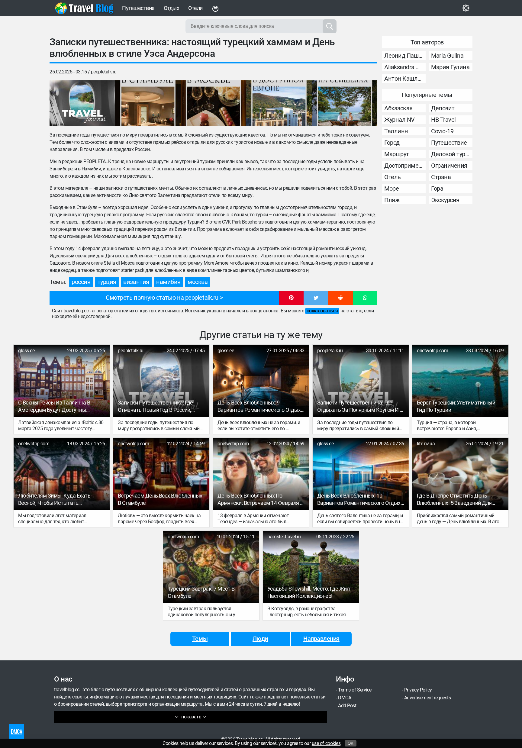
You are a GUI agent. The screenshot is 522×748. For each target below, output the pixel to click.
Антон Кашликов (405, 78)
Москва (198, 281)
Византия (136, 281)
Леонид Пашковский (405, 55)
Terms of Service (354, 690)
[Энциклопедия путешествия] (84, 8)
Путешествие (138, 8)
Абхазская (398, 108)
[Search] (330, 26)
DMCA (344, 698)
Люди (260, 638)
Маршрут (396, 154)
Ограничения (449, 165)
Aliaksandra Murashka (405, 67)
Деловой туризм (451, 154)
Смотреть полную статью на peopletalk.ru (162, 297)
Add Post (347, 705)
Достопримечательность (405, 165)
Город (392, 142)
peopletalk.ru (104, 72)
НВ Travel (443, 119)
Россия (81, 281)
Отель (392, 177)
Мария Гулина (450, 67)
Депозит (443, 108)
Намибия (168, 281)
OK (350, 743)
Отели (195, 8)
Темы (200, 638)
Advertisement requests (427, 698)
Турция (107, 281)
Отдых (171, 8)
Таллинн (396, 131)
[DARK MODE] (465, 8)
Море (391, 188)
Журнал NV (399, 119)
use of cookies (326, 743)
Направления (321, 638)
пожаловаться (322, 311)
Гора (437, 188)
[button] (291, 298)
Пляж (391, 200)
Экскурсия (445, 200)
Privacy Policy (418, 690)
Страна (441, 177)
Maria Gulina (447, 55)
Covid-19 (442, 131)
